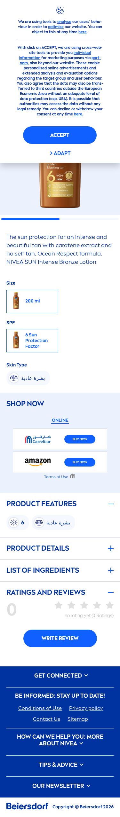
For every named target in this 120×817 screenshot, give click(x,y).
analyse (64, 22)
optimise (56, 27)
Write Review (60, 638)
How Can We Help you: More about (60, 740)
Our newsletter (58, 786)
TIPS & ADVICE (59, 765)
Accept (59, 135)
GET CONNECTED (58, 675)
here (82, 32)
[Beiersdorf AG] (27, 807)
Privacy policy (86, 708)
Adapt (62, 153)
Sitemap (78, 719)
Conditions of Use (40, 708)
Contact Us (46, 719)
